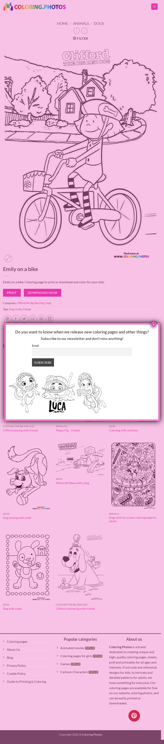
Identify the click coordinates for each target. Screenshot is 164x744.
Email (35, 345)
